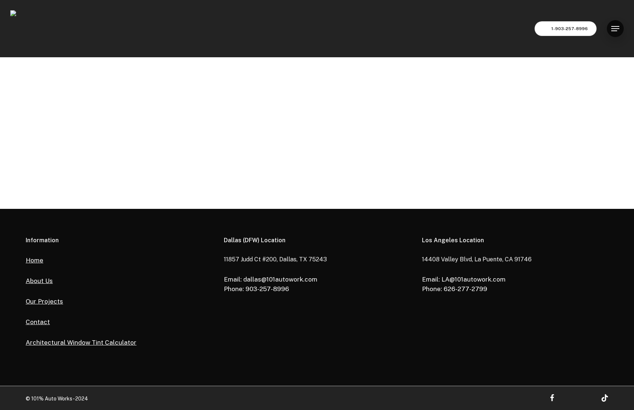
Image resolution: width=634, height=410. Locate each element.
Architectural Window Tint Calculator (81, 342)
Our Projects (44, 301)
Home (34, 260)
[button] (615, 29)
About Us (39, 280)
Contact (38, 322)
